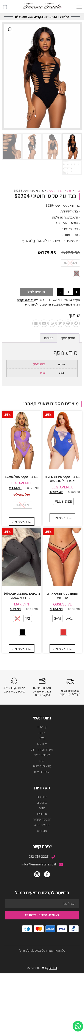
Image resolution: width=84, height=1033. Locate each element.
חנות (70, 190)
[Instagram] (37, 874)
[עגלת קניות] (5, 6)
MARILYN (21, 604)
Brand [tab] (48, 338)
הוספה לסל (36, 292)
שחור (42, 373)
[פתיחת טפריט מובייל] (79, 7)
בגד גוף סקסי (48, 304)
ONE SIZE (39, 364)
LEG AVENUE (64, 304)
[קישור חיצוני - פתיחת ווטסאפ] (78, 1026)
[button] (9, 29)
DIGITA (53, 968)
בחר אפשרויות (62, 517)
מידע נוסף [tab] (68, 338)
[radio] (70, 263)
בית (78, 190)
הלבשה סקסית (55, 190)
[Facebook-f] (47, 874)
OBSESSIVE (62, 604)
